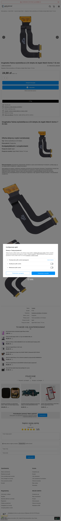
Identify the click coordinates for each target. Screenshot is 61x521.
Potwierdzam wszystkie (43, 273)
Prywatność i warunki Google (31, 255)
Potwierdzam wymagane (18, 273)
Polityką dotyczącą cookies (40, 252)
